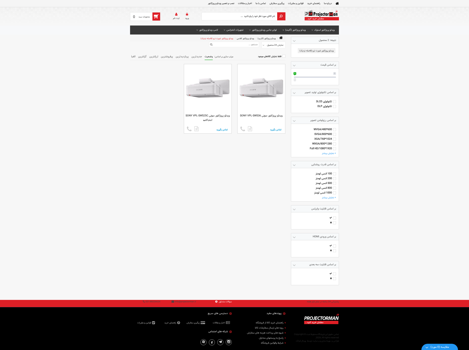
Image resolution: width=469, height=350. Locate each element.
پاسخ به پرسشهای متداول (271, 338)
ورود (187, 18)
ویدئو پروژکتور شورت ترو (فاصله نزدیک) (217, 38)
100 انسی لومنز (324, 174)
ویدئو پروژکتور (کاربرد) (267, 38)
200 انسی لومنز (324, 178)
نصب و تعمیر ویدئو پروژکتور (221, 3)
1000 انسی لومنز (323, 193)
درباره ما (328, 3)
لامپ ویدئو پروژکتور (208, 30)
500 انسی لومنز (324, 183)
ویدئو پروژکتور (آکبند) (295, 30)
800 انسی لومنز (324, 188)
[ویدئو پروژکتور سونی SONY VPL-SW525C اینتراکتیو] (196, 128)
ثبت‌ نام (176, 18)
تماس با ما (261, 3)
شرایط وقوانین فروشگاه (272, 343)
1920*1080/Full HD (321, 148)
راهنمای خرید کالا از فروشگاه (269, 323)
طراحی (336, 341)
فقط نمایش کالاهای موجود (269, 56)
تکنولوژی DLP (324, 106)
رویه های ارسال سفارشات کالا (269, 328)
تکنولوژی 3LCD (324, 102)
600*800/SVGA (323, 134)
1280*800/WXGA (322, 144)
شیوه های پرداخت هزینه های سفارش (265, 333)
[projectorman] (321, 16)
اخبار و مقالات (245, 3)
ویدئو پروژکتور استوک (324, 30)
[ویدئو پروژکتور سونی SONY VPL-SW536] (250, 128)
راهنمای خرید (313, 3)
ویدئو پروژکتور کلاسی (245, 38)
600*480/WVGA (323, 129)
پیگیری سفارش (276, 3)
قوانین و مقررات (296, 3)
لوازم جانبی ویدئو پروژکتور (264, 30)
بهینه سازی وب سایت (322, 341)
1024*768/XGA (323, 139)
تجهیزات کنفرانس (234, 30)
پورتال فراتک (301, 341)
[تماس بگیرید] (242, 129)
